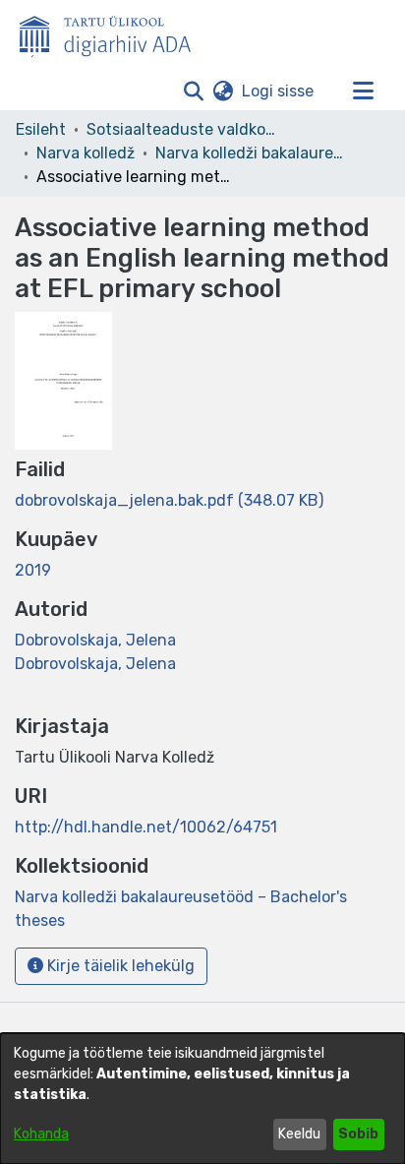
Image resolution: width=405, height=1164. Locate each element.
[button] (193, 91)
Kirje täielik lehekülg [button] (119, 965)
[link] (169, 500)
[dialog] (202, 1098)
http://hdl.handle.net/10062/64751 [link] (146, 827)
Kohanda (41, 1134)
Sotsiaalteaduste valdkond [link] (185, 129)
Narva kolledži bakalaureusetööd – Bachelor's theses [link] (253, 153)
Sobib (358, 1134)
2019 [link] (33, 570)
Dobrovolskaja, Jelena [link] (95, 640)
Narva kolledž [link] (85, 153)
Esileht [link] (41, 129)
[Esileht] (113, 32)
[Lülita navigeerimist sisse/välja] (362, 91)
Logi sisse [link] (279, 91)
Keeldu (299, 1134)
